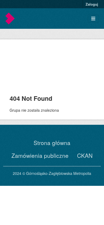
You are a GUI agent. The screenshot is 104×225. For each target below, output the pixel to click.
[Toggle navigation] (93, 18)
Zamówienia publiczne (40, 155)
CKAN (85, 155)
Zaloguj (92, 4)
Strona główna (52, 143)
